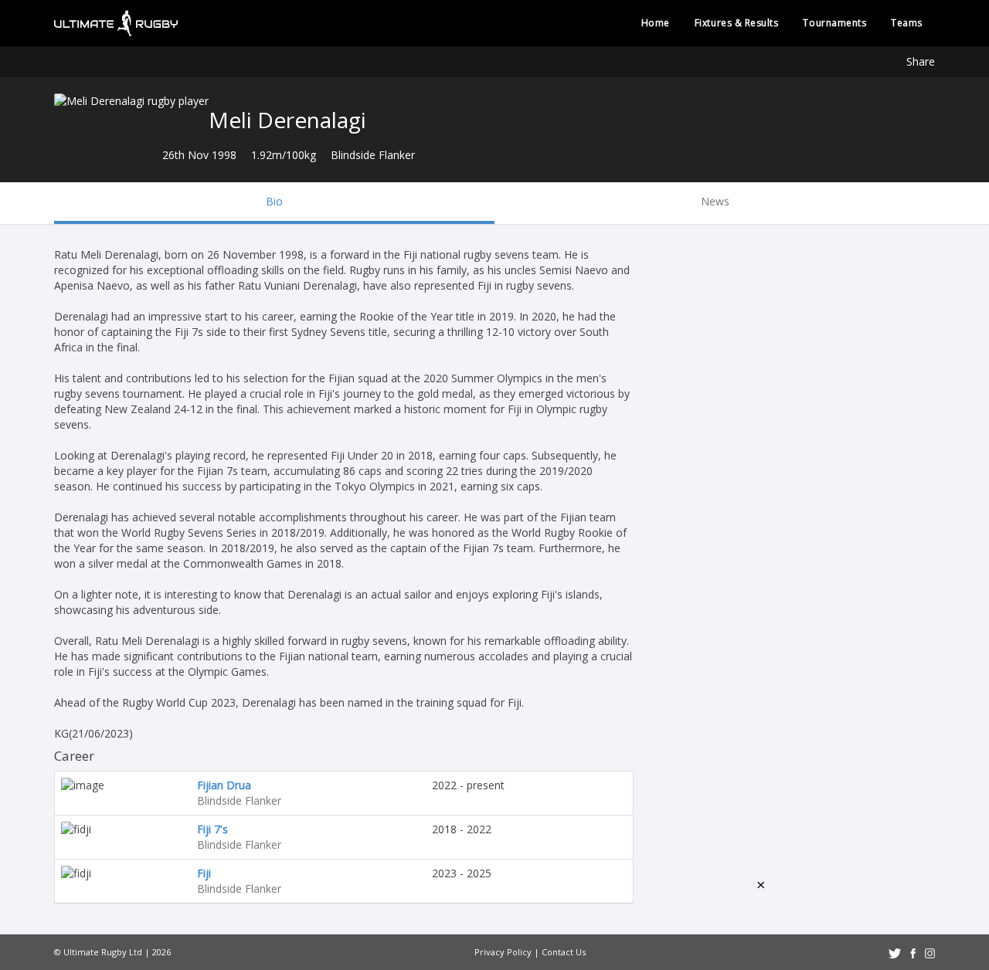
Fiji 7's (212, 829)
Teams (907, 22)
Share (920, 61)
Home (655, 22)
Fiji (204, 873)
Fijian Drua (224, 785)
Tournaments (834, 22)
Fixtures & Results (737, 22)
